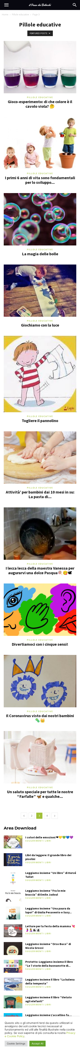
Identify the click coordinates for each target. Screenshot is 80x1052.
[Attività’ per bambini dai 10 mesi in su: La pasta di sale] (40, 457)
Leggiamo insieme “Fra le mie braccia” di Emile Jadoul (45, 892)
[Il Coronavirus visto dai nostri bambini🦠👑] (40, 681)
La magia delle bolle (40, 253)
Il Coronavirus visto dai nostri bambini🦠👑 (40, 718)
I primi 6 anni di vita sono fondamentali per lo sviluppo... (40, 180)
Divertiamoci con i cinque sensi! (40, 644)
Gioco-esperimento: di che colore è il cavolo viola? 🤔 (40, 104)
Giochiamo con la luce (40, 325)
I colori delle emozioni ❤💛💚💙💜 (49, 837)
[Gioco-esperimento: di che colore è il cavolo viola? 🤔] (40, 67)
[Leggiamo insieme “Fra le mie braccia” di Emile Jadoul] (13, 895)
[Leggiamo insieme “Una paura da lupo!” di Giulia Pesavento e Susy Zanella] (13, 913)
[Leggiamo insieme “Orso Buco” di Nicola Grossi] (13, 948)
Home (5, 14)
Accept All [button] (37, 1043)
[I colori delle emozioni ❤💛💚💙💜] (13, 841)
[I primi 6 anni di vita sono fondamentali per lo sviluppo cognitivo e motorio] (40, 143)
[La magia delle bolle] (40, 219)
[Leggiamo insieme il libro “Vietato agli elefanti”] (13, 1001)
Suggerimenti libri (38, 840)
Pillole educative (20, 14)
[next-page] (55, 816)
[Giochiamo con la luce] (40, 291)
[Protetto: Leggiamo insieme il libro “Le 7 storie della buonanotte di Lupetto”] (13, 966)
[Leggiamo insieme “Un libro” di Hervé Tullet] (13, 877)
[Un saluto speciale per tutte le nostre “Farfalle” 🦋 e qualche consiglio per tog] (40, 757)
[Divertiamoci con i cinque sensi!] (40, 609)
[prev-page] (24, 816)
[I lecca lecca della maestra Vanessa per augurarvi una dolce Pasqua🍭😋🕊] (40, 533)
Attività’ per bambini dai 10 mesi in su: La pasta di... (40, 494)
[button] (6, 5)
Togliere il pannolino (40, 420)
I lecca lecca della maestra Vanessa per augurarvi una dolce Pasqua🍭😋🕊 (40, 570)
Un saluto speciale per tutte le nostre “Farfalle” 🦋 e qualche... (40, 794)
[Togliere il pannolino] (40, 374)
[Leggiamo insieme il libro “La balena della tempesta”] (13, 984)
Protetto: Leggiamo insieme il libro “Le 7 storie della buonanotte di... (49, 963)
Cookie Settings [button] (16, 1043)
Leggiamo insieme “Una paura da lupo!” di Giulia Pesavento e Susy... (48, 910)
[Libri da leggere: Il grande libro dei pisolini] (13, 859)
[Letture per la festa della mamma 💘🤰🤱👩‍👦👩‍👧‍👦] (13, 930)
